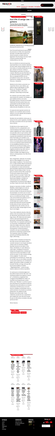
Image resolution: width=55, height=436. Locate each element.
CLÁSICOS (30, 17)
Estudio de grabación (19, 423)
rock (17, 16)
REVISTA (29, 32)
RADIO (29, 36)
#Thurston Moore (15, 312)
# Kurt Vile (23, 312)
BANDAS (29, 47)
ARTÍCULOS (30, 29)
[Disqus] (21, 334)
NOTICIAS (30, 10)
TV (28, 40)
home (14, 16)
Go (52, 425)
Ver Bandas (17, 424)
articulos (21, 16)
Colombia (23, 13)
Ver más (38, 193)
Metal (22, 4)
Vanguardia (24, 7)
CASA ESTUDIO (31, 43)
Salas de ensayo (18, 422)
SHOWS (29, 21)
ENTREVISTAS (30, 25)
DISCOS (29, 14)
